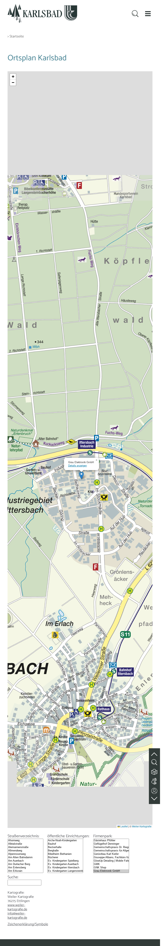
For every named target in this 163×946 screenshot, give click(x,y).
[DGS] (154, 780)
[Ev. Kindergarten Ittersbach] (65, 867)
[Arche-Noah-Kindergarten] (65, 840)
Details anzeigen (77, 465)
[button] (147, 13)
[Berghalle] (65, 850)
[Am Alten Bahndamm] (25, 857)
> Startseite (16, 36)
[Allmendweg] (25, 850)
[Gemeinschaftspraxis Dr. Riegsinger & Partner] (111, 847)
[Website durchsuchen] (135, 14)
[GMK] (111, 864)
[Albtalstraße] (25, 844)
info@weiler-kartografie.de (17, 916)
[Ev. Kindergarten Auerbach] (65, 864)
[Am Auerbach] (25, 861)
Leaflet (124, 826)
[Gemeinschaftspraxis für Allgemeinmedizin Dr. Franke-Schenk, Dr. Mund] (111, 850)
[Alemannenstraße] (25, 847)
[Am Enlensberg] (25, 867)
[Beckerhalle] (65, 847)
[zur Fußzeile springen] (154, 798)
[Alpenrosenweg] (25, 854)
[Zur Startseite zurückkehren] (42, 6)
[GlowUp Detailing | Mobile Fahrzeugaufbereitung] (111, 861)
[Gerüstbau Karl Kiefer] (111, 854)
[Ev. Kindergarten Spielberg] (65, 861)
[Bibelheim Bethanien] (65, 854)
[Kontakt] (154, 790)
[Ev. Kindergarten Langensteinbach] (65, 871)
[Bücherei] (65, 857)
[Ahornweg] (25, 840)
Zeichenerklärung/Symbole (28, 924)
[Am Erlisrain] (25, 871)
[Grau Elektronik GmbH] (111, 871)
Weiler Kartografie (141, 826)
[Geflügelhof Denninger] (111, 844)
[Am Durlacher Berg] (25, 864)
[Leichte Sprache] (154, 771)
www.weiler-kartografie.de (17, 907)
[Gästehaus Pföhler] (111, 840)
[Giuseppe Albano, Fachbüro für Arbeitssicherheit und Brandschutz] (111, 857)
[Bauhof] (65, 844)
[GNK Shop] (111, 867)
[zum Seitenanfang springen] (154, 752)
